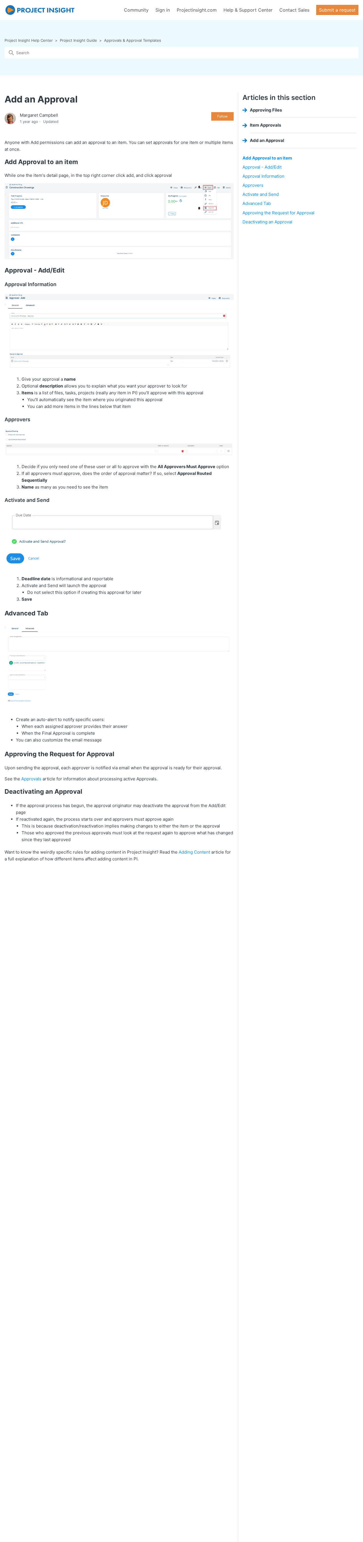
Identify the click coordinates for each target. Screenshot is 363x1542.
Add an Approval (267, 140)
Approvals (31, 779)
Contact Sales (294, 10)
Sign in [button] (162, 10)
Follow (222, 116)
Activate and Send (260, 194)
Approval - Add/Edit (262, 167)
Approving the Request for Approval (278, 212)
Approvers (252, 185)
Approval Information (263, 176)
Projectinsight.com (197, 10)
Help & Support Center (248, 10)
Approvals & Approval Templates (132, 40)
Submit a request (337, 10)
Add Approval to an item (267, 158)
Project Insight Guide (78, 40)
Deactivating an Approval (267, 222)
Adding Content (194, 852)
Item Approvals (265, 125)
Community (136, 10)
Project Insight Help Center (29, 40)
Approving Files (266, 110)
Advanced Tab (257, 203)
